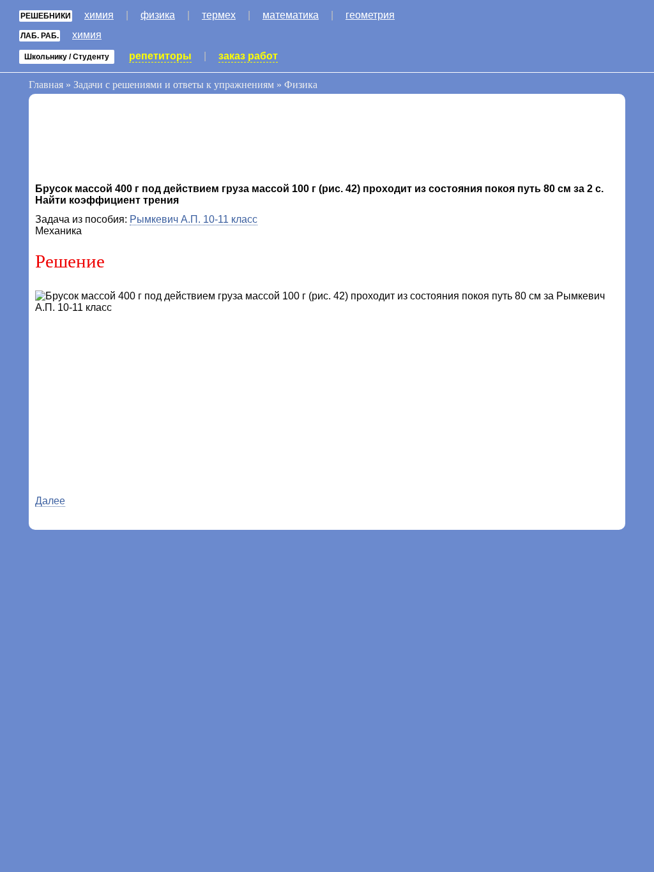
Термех (219, 15)
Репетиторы (160, 55)
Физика (158, 15)
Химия (99, 15)
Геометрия (370, 15)
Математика (290, 15)
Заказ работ (248, 55)
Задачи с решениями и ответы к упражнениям (173, 84)
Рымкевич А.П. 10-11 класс (193, 219)
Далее (50, 500)
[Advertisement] (137, 142)
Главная (46, 84)
